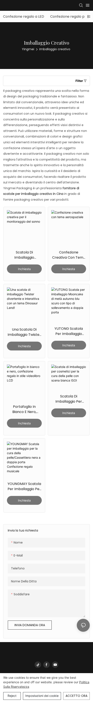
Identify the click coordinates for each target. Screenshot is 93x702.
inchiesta (24, 269)
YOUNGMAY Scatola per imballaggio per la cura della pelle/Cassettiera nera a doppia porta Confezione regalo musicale (24, 486)
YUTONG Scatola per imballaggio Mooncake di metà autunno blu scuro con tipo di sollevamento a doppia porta (69, 331)
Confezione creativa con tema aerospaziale (68, 255)
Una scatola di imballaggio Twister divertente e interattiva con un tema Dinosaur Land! (24, 332)
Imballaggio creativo (54, 49)
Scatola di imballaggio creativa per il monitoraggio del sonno (24, 255)
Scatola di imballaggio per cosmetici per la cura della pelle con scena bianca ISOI (68, 399)
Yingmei (28, 49)
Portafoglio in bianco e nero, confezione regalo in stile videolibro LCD (24, 409)
